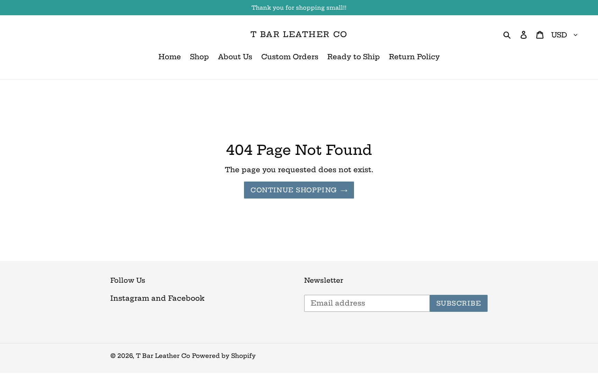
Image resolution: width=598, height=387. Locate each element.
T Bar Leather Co (299, 34)
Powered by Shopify (224, 355)
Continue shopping (294, 190)
